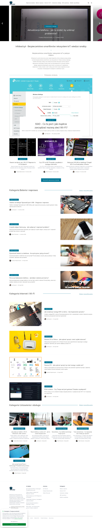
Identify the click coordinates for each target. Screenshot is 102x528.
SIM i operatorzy (65, 2)
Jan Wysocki (45, 488)
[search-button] (88, 2)
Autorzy (45, 486)
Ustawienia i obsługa (56, 2)
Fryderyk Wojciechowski (47, 490)
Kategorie (62, 486)
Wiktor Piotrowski (46, 493)
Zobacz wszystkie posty (86, 190)
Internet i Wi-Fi (47, 2)
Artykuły (28, 486)
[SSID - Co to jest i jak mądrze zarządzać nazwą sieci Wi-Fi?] (51, 107)
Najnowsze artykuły (30, 2)
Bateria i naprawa (39, 2)
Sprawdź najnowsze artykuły (51, 180)
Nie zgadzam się (14, 521)
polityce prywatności (18, 518)
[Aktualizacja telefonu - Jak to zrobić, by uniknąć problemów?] (51, 23)
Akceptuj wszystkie (14, 524)
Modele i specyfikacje (74, 2)
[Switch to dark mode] (91, 3)
